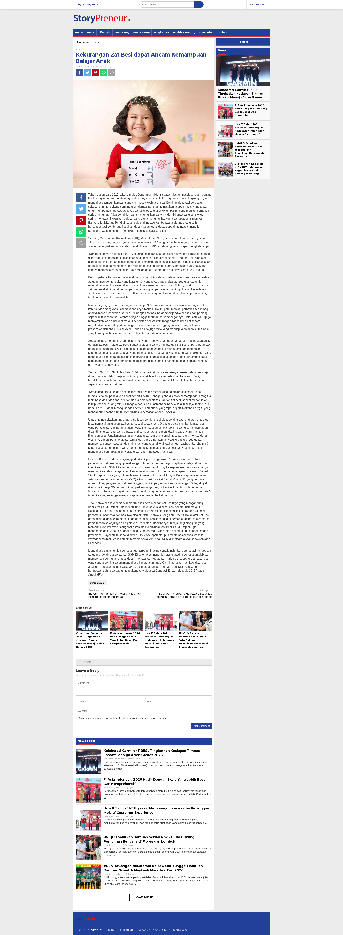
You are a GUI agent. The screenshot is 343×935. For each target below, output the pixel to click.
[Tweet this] (87, 72)
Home (110, 929)
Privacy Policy (159, 929)
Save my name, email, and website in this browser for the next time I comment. (123, 718)
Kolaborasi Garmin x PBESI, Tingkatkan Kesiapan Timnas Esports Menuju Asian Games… (241, 93)
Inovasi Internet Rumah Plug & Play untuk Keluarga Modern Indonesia (114, 593)
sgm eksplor (97, 582)
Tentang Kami (126, 929)
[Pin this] (95, 72)
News (137, 759)
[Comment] (111, 72)
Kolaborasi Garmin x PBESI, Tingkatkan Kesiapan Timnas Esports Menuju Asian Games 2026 (90, 640)
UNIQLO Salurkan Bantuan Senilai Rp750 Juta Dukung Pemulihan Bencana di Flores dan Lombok (193, 640)
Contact (143, 929)
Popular (243, 41)
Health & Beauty (103, 66)
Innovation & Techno (124, 759)
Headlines (90, 66)
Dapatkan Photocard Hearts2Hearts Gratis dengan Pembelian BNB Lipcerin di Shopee (184, 593)
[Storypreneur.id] (104, 18)
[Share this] (79, 72)
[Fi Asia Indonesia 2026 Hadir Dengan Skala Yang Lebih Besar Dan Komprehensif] (105, 797)
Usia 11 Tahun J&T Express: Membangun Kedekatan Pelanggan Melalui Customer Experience (159, 640)
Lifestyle (118, 874)
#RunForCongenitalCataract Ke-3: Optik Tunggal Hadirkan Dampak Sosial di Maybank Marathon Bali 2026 (153, 868)
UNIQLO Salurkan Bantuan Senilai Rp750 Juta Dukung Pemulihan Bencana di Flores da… (249, 150)
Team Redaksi (179, 929)
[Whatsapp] (103, 72)
